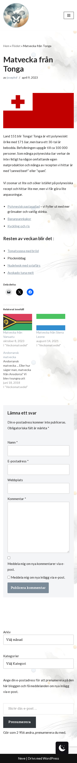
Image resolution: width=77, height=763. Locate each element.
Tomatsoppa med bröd (23, 251)
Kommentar (16, 499)
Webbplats (15, 480)
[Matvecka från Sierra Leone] (50, 322)
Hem (6, 46)
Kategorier (11, 656)
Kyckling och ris (18, 226)
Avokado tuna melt (20, 273)
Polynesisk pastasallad (23, 206)
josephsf (12, 77)
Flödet (16, 46)
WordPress (51, 758)
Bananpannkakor (19, 219)
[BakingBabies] (16, 15)
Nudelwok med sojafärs (23, 265)
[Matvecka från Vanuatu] (17, 322)
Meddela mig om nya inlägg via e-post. (38, 577)
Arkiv (7, 632)
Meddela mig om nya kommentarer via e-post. (35, 566)
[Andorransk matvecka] (19, 370)
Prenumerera (19, 722)
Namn (12, 442)
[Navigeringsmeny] (69, 15)
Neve (21, 758)
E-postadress (18, 461)
